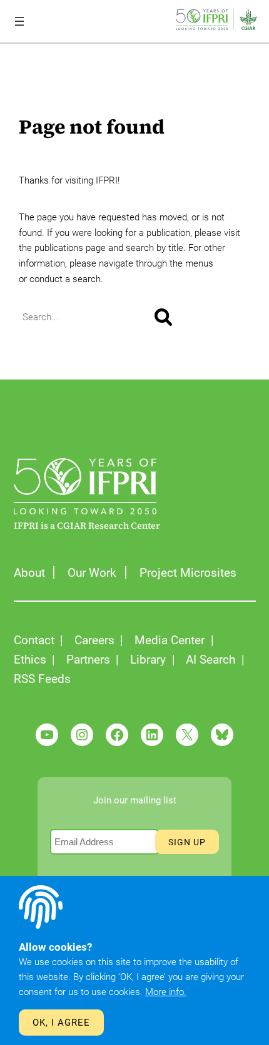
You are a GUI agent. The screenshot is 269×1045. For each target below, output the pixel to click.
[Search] (163, 317)
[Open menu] (19, 21)
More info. (165, 992)
